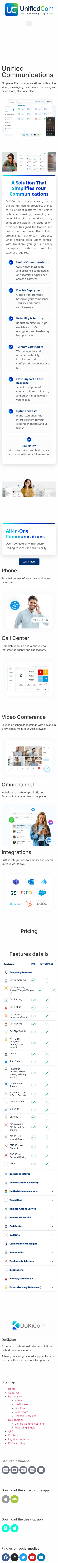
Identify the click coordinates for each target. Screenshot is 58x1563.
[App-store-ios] (6, 1528)
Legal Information (18, 1439)
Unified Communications (29, 1423)
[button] (29, 23)
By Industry (15, 1396)
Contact (13, 1435)
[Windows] (14, 1528)
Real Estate (21, 1412)
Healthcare (21, 1404)
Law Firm (20, 1408)
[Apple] (6, 1499)
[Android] (14, 1499)
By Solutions (15, 1419)
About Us (13, 1392)
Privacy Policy (16, 1443)
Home (11, 1388)
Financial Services (25, 1415)
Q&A (10, 1431)
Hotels (18, 1400)
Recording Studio (25, 1427)
